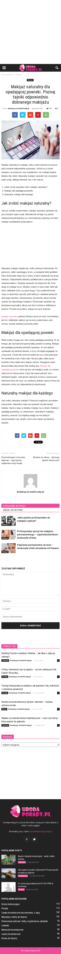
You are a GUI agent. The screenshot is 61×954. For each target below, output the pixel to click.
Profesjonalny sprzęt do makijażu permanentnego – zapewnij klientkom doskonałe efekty (37, 534)
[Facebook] (27, 839)
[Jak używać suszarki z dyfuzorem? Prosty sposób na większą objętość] (8, 873)
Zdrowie (5, 660)
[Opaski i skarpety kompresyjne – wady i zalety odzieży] (8, 860)
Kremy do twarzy (9, 938)
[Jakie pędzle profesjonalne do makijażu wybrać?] (8, 521)
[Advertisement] (30, 32)
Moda (4, 709)
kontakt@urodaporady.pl (41, 831)
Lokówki (5, 925)
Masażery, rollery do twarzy (14, 916)
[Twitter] (34, 839)
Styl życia (22, 862)
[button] (57, 68)
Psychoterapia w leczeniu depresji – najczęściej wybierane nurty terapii (13, 460)
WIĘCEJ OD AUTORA (12, 510)
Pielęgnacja (23, 876)
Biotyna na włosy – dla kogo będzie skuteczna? (46, 459)
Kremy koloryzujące (10, 904)
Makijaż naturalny (9, 316)
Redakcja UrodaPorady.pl (18, 108)
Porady (4, 677)
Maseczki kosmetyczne (12, 929)
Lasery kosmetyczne (11, 934)
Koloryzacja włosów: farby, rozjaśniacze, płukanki (24, 921)
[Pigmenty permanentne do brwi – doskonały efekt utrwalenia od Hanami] (8, 548)
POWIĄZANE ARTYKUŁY (14, 506)
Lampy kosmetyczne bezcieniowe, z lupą (20, 912)
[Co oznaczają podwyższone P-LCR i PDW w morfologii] (8, 887)
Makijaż (30, 80)
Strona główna (7, 74)
